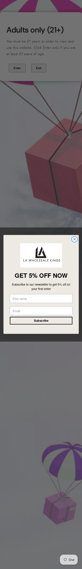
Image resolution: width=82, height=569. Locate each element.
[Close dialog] (74, 239)
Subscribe (41, 321)
